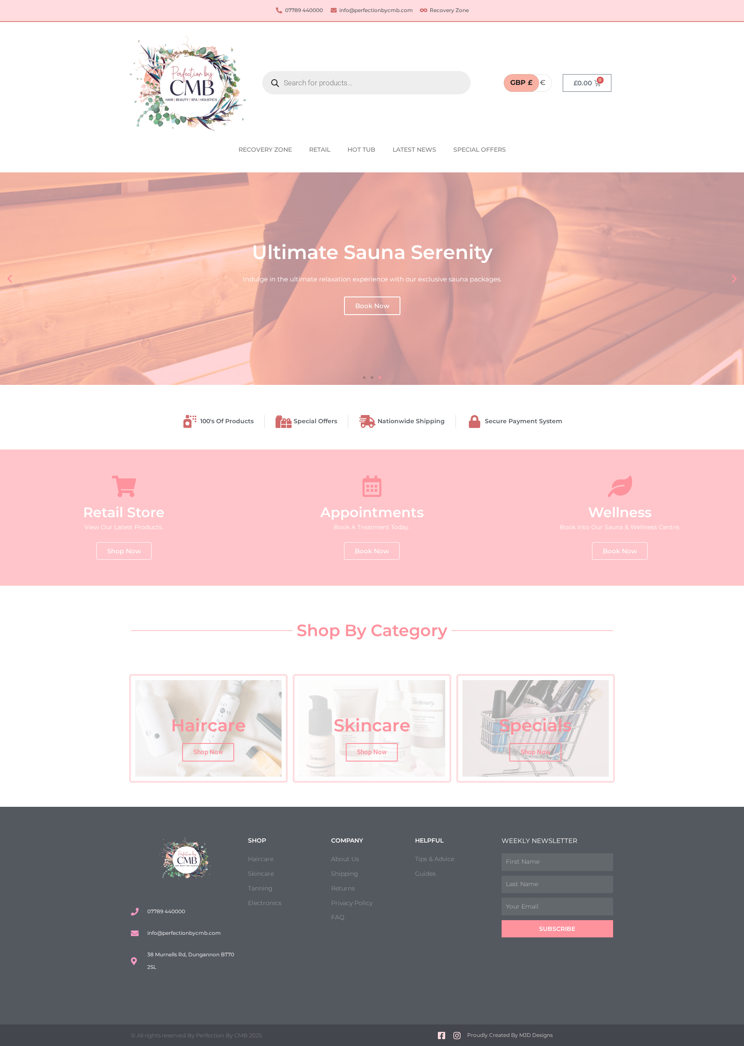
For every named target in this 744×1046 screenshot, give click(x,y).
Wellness (619, 512)
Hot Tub (361, 149)
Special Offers (479, 149)
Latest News (414, 149)
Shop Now (208, 752)
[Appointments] (372, 486)
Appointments (372, 512)
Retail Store (123, 512)
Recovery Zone (265, 149)
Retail (319, 149)
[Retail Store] (124, 486)
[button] (9, 278)
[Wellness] (620, 486)
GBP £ (521, 82)
